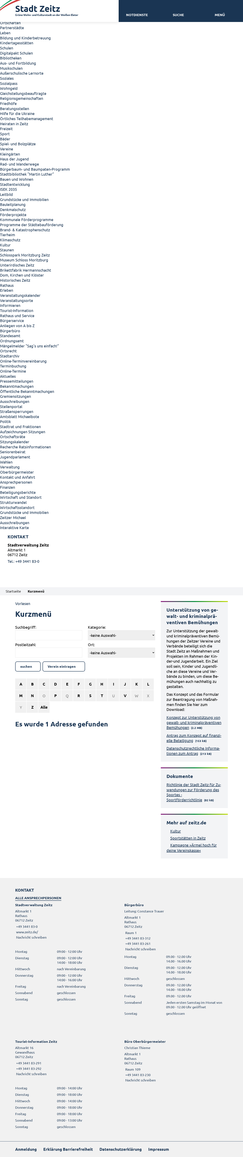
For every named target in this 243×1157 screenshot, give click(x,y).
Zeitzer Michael (13, 517)
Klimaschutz (10, 239)
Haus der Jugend (14, 158)
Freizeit (6, 128)
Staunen (7, 249)
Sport (5, 133)
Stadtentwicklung (15, 184)
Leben (5, 32)
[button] (220, 14)
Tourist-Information (16, 310)
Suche (178, 14)
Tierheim (7, 234)
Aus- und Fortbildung (18, 63)
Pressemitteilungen (16, 381)
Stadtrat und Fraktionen (20, 426)
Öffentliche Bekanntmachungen (27, 391)
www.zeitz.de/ (27, 932)
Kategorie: (97, 627)
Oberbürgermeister (17, 472)
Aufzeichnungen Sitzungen (22, 431)
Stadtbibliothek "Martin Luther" (27, 174)
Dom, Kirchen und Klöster (22, 275)
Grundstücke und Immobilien (24, 199)
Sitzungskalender (14, 441)
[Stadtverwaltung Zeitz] (121, 553)
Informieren (10, 305)
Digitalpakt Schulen (16, 53)
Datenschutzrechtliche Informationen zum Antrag (193, 751)
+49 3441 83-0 (26, 926)
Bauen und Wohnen (16, 179)
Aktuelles (8, 376)
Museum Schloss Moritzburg (24, 259)
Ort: (91, 644)
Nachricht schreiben (31, 937)
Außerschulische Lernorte (21, 73)
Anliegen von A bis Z (17, 325)
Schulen (6, 47)
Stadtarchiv (9, 355)
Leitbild (6, 194)
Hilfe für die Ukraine (17, 113)
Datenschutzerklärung (120, 1149)
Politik (5, 421)
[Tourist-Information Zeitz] (67, 1057)
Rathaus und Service (17, 315)
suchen (26, 666)
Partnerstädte (12, 27)
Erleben (6, 290)
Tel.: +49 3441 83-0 (23, 561)
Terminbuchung (13, 366)
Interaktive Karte (14, 527)
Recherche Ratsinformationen (25, 446)
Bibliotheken (10, 58)
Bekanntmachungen (17, 386)
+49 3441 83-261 (137, 943)
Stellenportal (11, 406)
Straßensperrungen (16, 411)
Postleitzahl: (25, 644)
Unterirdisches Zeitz (17, 265)
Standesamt (10, 335)
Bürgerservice (12, 320)
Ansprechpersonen (16, 482)
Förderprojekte (13, 214)
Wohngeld (9, 88)
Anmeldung (26, 1149)
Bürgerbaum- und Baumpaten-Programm (35, 169)
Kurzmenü (36, 591)
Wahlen (6, 462)
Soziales (7, 78)
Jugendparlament (15, 456)
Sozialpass (8, 83)
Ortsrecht (8, 350)
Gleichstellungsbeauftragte (23, 93)
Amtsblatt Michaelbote (19, 416)
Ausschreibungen (14, 401)
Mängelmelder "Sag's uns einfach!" (29, 345)
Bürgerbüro (10, 330)
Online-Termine (13, 371)
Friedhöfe (8, 103)
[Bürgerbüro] (176, 927)
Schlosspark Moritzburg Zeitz (25, 255)
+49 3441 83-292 (28, 1068)
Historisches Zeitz (15, 280)
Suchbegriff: (25, 627)
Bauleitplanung (13, 204)
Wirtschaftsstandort (17, 507)
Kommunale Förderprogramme (26, 219)
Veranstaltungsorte (16, 300)
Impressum (158, 1149)
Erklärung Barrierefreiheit (68, 1149)
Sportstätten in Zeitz (188, 838)
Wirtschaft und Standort (21, 497)
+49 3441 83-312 (137, 938)
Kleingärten (10, 154)
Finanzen (7, 487)
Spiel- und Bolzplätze (18, 143)
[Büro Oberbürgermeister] (176, 1060)
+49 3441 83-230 (137, 1075)
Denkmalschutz (13, 209)
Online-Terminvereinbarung (23, 361)
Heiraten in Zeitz (14, 123)
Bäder (5, 138)
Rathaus (7, 285)
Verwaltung (10, 466)
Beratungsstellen (14, 108)
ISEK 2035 (8, 189)
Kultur (5, 244)
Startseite (13, 591)
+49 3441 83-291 (28, 1063)
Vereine (6, 148)
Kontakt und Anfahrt (17, 477)
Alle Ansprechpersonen (38, 898)
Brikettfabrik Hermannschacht (25, 270)
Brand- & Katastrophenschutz (25, 229)
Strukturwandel (13, 502)
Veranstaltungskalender (20, 295)
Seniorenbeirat (12, 451)
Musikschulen (11, 68)
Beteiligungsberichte (18, 492)
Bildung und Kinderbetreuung (25, 37)
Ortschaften (10, 22)
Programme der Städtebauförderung (31, 224)
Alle (44, 707)
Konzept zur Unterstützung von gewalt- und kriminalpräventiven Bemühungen (193, 722)
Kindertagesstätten (16, 42)
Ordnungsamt (12, 340)
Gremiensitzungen (15, 396)
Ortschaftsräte (12, 436)
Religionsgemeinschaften (21, 98)
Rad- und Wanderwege (19, 164)
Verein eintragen (62, 666)
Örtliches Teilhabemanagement (26, 118)
